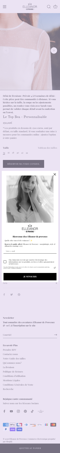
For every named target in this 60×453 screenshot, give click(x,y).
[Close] (54, 174)
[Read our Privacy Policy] (55, 267)
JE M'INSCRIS (30, 276)
